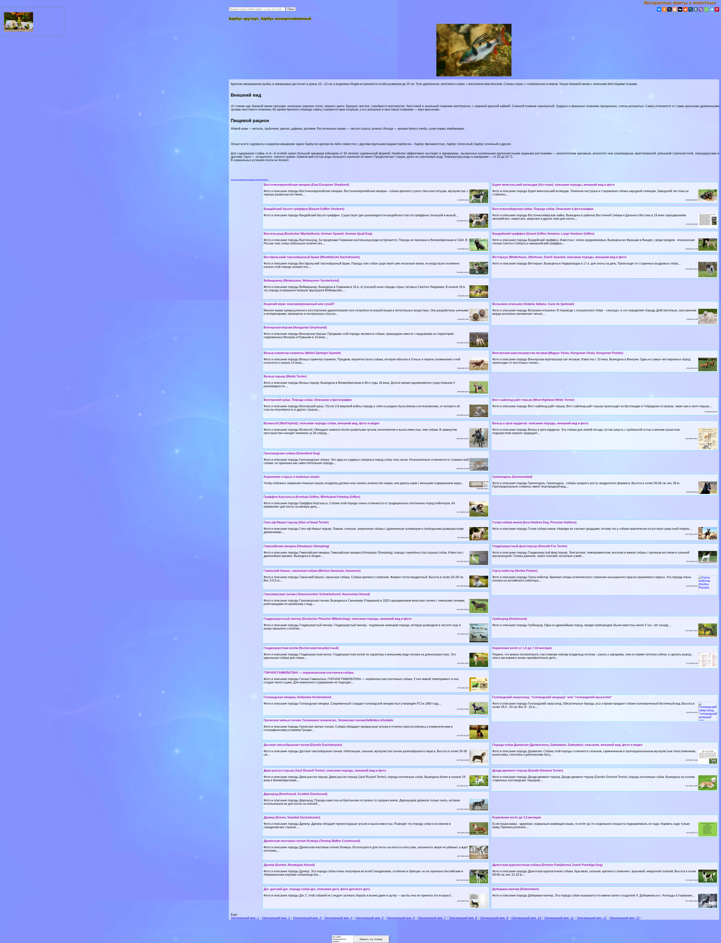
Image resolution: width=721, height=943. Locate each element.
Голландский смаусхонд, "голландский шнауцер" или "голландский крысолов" (552, 697)
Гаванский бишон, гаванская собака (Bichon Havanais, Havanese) (312, 570)
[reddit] (685, 9)
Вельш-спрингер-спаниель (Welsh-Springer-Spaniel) (302, 353)
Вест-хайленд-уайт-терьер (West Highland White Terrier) (533, 399)
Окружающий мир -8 (463, 918)
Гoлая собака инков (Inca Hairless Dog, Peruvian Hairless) (534, 522)
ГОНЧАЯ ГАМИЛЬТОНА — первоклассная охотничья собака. (309, 672)
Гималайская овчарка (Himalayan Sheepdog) (296, 546)
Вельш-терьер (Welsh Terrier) (285, 376)
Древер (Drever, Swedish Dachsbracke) (292, 817)
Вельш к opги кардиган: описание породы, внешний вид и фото (540, 423)
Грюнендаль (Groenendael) (512, 476)
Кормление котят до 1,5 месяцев (516, 817)
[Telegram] (711, 9)
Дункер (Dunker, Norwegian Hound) (289, 864)
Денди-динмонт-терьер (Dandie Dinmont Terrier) (527, 770)
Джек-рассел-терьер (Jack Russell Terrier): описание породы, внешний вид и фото (325, 770)
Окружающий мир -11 (559, 918)
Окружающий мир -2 (276, 918)
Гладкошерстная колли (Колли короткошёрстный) (301, 648)
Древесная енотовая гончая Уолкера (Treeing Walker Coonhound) (312, 840)
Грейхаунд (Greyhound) (509, 618)
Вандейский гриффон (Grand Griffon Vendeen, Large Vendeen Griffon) (543, 233)
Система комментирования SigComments (249, 180)
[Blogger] (675, 9)
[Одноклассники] (664, 9)
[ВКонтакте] (659, 9)
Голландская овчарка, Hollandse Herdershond (297, 697)
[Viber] (701, 9)
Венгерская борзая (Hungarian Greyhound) (295, 327)
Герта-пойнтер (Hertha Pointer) (514, 570)
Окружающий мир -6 (401, 918)
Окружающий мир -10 (526, 918)
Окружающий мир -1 (245, 918)
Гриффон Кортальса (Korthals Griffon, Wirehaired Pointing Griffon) (312, 496)
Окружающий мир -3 (307, 918)
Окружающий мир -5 (369, 918)
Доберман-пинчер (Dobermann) (515, 889)
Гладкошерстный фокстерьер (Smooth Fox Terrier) (529, 546)
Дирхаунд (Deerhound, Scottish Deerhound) (295, 794)
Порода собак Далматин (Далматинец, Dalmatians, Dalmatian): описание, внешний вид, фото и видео (567, 744)
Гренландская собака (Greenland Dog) (292, 453)
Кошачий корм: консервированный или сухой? (299, 304)
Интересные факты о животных (682, 2)
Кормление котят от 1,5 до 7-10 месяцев (522, 648)
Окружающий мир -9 (494, 918)
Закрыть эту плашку (370, 939)
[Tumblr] (696, 9)
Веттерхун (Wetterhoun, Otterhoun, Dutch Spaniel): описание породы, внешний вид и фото (559, 257)
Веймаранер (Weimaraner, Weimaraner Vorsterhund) (301, 280)
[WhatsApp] (706, 9)
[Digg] (680, 9)
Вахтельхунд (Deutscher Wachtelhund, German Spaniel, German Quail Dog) (318, 233)
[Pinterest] (717, 9)
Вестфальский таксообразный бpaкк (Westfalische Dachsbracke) (312, 257)
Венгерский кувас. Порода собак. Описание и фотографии (308, 399)
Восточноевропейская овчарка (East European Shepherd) (306, 184)
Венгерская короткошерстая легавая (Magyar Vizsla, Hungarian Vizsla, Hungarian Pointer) (557, 353)
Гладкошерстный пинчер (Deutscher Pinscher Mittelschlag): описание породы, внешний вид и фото (338, 618)
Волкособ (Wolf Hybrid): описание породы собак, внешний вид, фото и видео (321, 423)
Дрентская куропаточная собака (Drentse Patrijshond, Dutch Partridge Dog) (547, 864)
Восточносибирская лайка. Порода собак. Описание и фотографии (542, 208)
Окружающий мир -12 (592, 918)
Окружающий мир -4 (338, 918)
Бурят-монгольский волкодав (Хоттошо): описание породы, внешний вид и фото (553, 184)
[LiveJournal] (690, 9)
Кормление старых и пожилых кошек (291, 476)
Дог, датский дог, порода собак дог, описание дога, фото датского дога (317, 889)
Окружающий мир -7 (432, 918)
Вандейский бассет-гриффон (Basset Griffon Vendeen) (304, 208)
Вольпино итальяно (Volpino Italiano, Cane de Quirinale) (533, 304)
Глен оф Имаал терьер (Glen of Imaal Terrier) (296, 522)
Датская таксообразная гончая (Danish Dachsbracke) (303, 744)
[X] (669, 9)
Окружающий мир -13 (625, 918)
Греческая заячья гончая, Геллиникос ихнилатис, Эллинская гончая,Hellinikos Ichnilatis (328, 720)
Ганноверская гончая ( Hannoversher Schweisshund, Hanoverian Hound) (317, 594)
